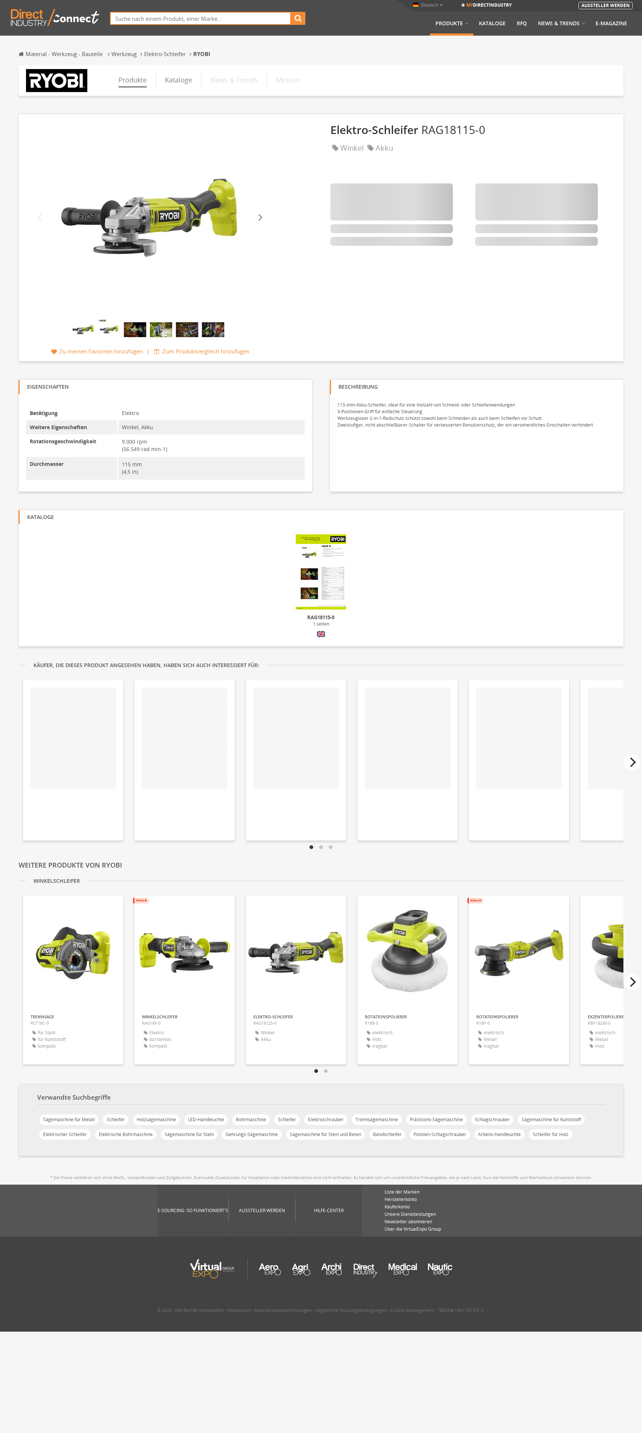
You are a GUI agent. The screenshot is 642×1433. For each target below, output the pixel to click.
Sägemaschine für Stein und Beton (325, 1134)
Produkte (449, 23)
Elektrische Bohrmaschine (126, 1134)
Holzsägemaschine (156, 1119)
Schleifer (116, 1119)
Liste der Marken (402, 1192)
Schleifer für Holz (550, 1134)
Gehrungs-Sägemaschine (252, 1134)
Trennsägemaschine (377, 1119)
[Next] (259, 217)
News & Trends (559, 23)
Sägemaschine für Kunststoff (551, 1119)
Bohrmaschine (251, 1119)
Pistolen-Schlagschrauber (440, 1134)
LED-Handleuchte (206, 1119)
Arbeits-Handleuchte (499, 1134)
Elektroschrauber (326, 1119)
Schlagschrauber (492, 1119)
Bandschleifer (387, 1134)
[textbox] (200, 18)
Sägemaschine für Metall (69, 1119)
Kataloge (492, 23)
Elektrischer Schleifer (65, 1134)
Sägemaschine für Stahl (189, 1134)
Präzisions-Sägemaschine (436, 1119)
